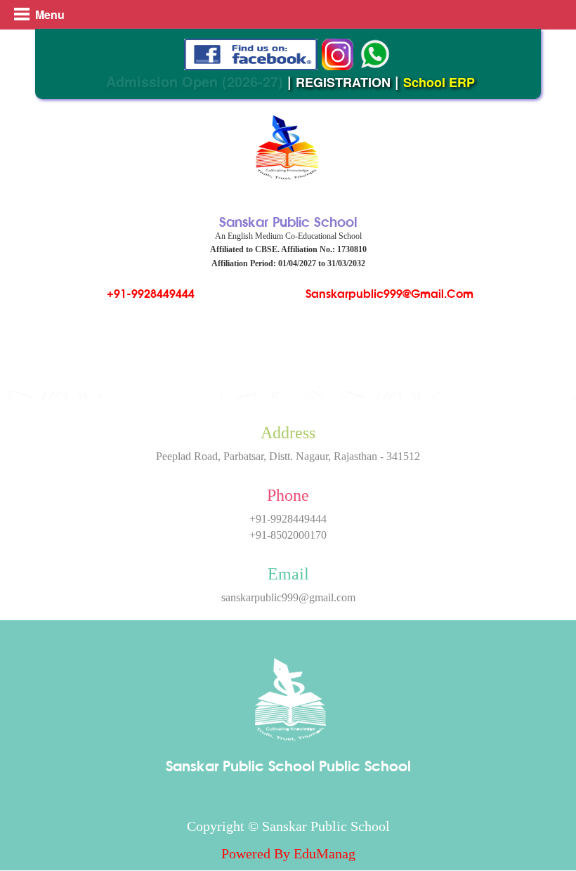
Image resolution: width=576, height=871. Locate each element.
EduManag (324, 853)
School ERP (439, 82)
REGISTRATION (343, 82)
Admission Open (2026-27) (194, 81)
